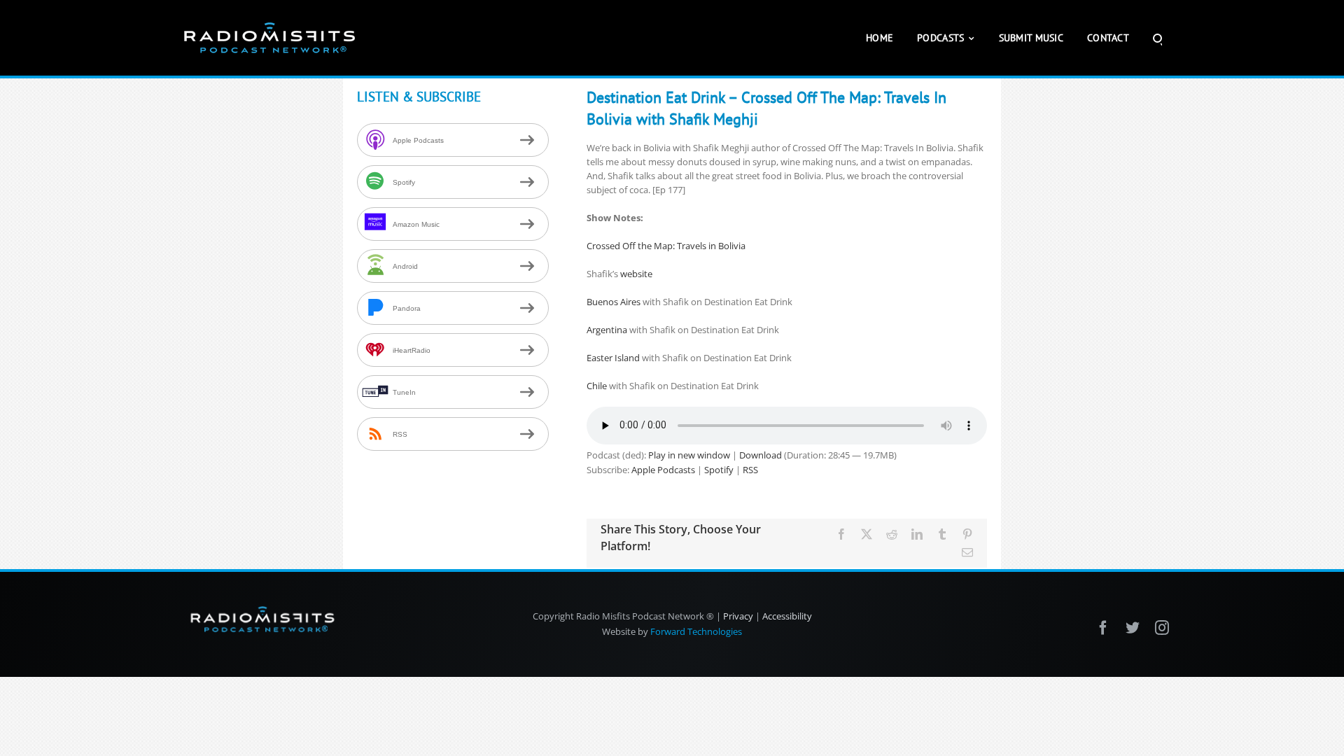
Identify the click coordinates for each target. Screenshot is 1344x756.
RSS (750, 469)
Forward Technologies (696, 631)
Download (760, 455)
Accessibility (787, 616)
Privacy (738, 616)
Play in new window (689, 455)
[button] (1157, 38)
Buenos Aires (613, 301)
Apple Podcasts (663, 469)
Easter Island (613, 357)
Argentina (608, 329)
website (636, 273)
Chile (597, 385)
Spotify (719, 469)
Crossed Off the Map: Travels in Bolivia (666, 245)
